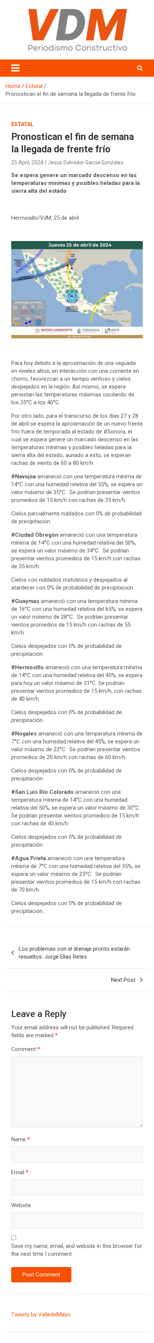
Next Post (123, 980)
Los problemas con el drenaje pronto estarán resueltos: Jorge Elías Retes (74, 952)
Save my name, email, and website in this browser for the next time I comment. (76, 1250)
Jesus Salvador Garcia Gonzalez (86, 162)
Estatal (22, 124)
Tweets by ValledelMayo (41, 1314)
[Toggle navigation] (15, 68)
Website (21, 1205)
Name (20, 1139)
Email (19, 1172)
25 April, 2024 (27, 162)
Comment (25, 1049)
